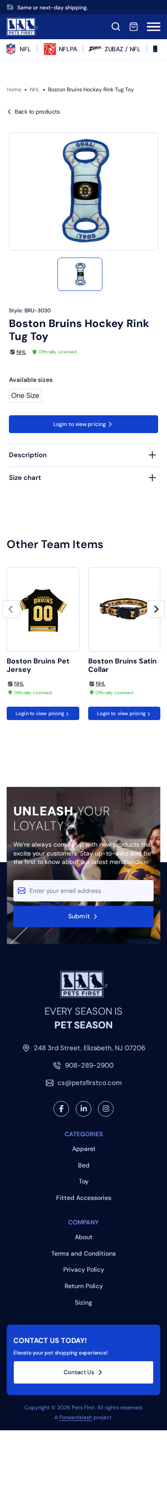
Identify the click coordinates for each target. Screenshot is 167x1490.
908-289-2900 (89, 1065)
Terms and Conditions (83, 1253)
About (84, 1237)
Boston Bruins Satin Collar (122, 665)
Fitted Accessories (83, 1198)
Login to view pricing (79, 424)
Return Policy (84, 1286)
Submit (79, 916)
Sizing (83, 1302)
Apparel (83, 1149)
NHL (35, 89)
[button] (79, 274)
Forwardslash (75, 1417)
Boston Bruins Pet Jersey (38, 665)
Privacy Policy (83, 1269)
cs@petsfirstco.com (89, 1082)
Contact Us (79, 1372)
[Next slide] (156, 609)
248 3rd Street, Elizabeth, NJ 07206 (89, 1048)
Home (14, 89)
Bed (84, 1165)
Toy (84, 1181)
